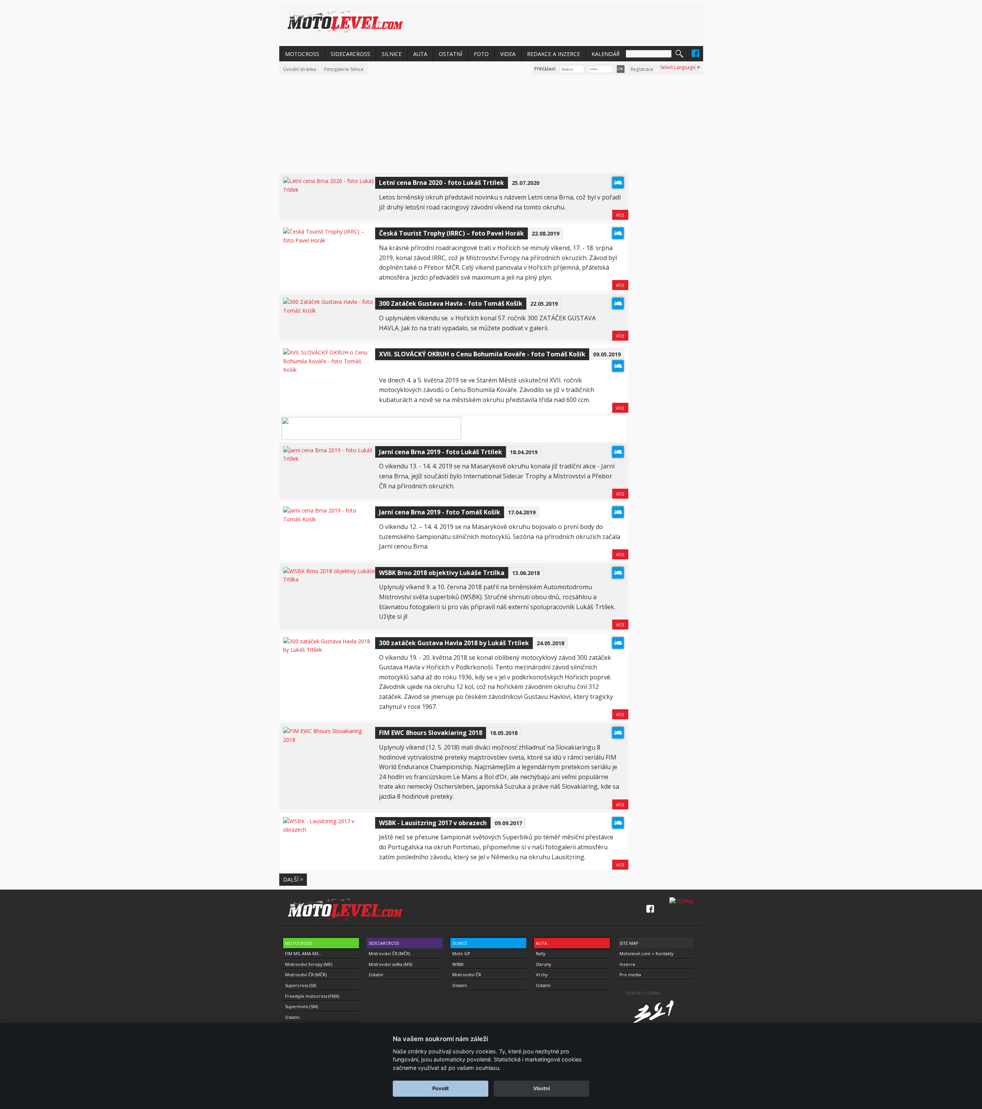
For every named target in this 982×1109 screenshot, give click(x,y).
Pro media (630, 974)
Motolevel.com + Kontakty (647, 953)
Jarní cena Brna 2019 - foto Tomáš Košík (439, 512)
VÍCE (620, 215)
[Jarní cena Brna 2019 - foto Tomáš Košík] (329, 519)
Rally (540, 953)
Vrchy (542, 974)
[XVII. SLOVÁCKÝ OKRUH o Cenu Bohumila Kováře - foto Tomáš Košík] (329, 369)
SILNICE (392, 54)
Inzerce (627, 964)
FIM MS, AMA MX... (303, 953)
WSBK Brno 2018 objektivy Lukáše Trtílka (441, 573)
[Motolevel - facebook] (695, 53)
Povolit (440, 1088)
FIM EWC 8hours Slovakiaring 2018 (430, 732)
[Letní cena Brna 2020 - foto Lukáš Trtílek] (329, 189)
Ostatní (292, 1017)
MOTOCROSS (302, 54)
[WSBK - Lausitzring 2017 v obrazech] (329, 829)
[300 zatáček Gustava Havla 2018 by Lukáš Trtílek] (329, 649)
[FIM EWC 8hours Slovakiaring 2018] (329, 739)
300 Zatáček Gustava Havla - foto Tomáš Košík (450, 303)
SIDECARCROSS (350, 54)
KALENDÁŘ (606, 54)
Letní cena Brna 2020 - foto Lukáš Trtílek (441, 182)
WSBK (458, 964)
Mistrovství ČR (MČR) (305, 974)
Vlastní (541, 1088)
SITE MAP (629, 943)
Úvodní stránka (299, 69)
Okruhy (543, 964)
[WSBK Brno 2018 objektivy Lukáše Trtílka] (329, 579)
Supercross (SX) (300, 985)
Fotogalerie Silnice (344, 69)
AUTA (420, 54)
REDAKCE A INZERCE (553, 54)
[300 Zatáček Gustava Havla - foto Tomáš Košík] (329, 310)
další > (293, 879)
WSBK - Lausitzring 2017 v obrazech (433, 823)
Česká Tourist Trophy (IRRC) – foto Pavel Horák (451, 233)
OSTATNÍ (450, 54)
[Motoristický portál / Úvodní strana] (345, 22)
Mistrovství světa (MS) (390, 964)
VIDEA (508, 54)
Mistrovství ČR (466, 974)
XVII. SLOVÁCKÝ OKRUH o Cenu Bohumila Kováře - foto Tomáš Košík (482, 354)
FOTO (481, 54)
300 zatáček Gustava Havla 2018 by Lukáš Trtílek (454, 643)
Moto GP (461, 953)
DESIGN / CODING (643, 993)
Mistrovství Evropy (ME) (308, 964)
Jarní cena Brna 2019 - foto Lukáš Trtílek (440, 452)
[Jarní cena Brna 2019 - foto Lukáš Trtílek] (329, 458)
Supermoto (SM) (301, 1006)
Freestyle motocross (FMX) (312, 996)
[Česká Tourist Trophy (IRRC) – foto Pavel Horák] (329, 240)
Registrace (642, 69)
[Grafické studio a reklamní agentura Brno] (661, 1021)
